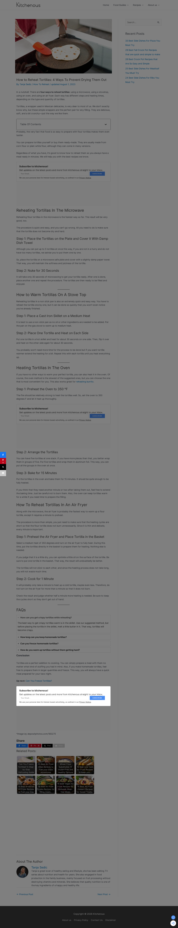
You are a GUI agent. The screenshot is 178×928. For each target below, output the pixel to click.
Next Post (104, 894)
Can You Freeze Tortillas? (39, 681)
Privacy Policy (81, 920)
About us (152, 5)
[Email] (3, 473)
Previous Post (25, 894)
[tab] (63, 624)
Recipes (137, 5)
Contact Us (97, 920)
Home (106, 5)
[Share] (3, 455)
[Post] (3, 467)
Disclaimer (110, 920)
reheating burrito (84, 381)
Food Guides (119, 5)
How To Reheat (41, 84)
